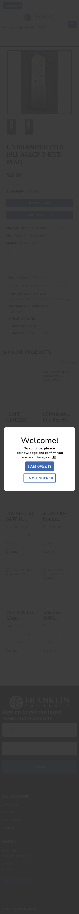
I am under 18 (39, 478)
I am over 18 (39, 466)
